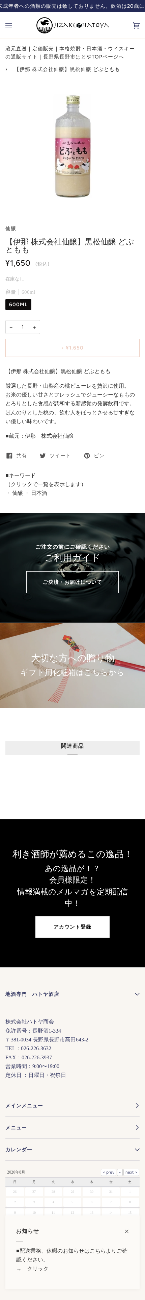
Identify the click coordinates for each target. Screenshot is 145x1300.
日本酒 (38, 493)
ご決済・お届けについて (72, 582)
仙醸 (10, 228)
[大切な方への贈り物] (72, 665)
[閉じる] (130, 1227)
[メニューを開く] (15, 25)
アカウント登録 (72, 927)
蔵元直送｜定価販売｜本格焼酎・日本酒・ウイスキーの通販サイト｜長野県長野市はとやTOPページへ (70, 53)
